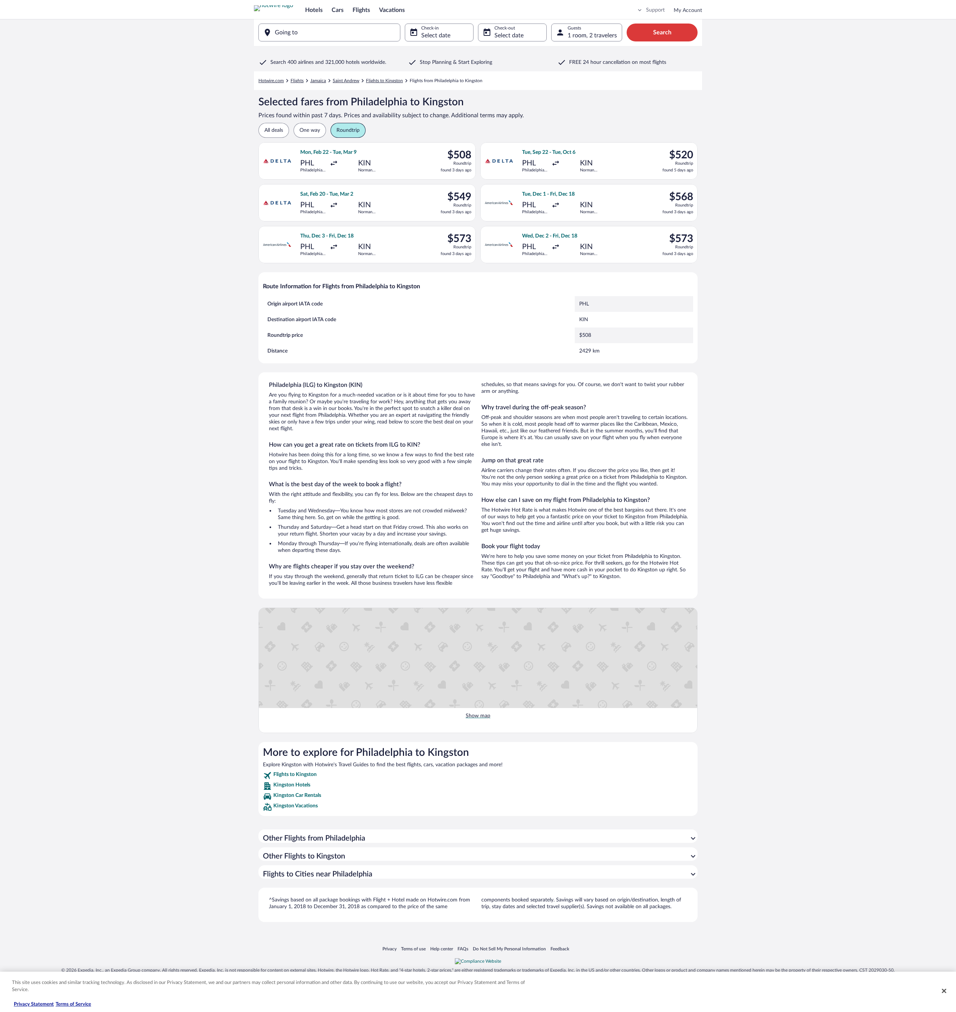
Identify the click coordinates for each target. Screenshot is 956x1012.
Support (655, 10)
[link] (478, 775)
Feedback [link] (559, 948)
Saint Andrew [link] (346, 80)
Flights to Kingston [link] (384, 80)
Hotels (314, 10)
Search (662, 32)
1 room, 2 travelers (592, 35)
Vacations (392, 10)
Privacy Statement (34, 1004)
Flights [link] (297, 80)
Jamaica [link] (318, 80)
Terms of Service (73, 1004)
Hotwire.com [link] (271, 80)
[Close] (944, 990)
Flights (361, 10)
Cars (338, 10)
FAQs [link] (462, 948)
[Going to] (329, 32)
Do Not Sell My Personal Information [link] (509, 948)
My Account (688, 10)
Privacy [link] (389, 948)
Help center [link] (441, 948)
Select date (435, 35)
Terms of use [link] (413, 948)
